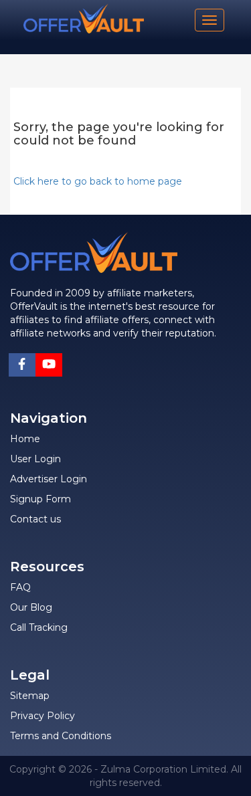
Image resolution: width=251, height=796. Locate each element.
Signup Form (40, 499)
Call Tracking (39, 627)
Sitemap (30, 696)
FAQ (20, 587)
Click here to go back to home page (97, 181)
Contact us (35, 519)
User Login (35, 459)
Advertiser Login (48, 479)
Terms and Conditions (60, 736)
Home (25, 439)
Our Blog (31, 607)
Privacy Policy (42, 716)
